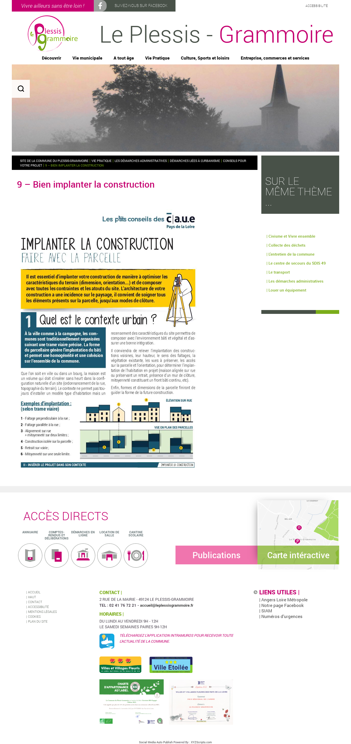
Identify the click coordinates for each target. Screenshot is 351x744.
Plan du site (38, 621)
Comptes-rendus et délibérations (57, 535)
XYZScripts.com (201, 742)
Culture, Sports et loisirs (205, 58)
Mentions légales (42, 612)
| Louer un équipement (286, 290)
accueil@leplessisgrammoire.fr (166, 605)
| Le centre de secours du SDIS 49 (296, 263)
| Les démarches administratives (295, 281)
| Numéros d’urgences (280, 616)
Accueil (34, 592)
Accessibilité (38, 607)
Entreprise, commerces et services (275, 58)
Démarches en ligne (83, 533)
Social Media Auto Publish (156, 742)
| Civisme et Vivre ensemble (290, 236)
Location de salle (109, 533)
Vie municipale (87, 58)
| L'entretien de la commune (290, 254)
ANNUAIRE (30, 532)
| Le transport (278, 272)
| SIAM (265, 610)
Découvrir (51, 58)
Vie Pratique (157, 58)
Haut (32, 597)
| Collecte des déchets (286, 245)
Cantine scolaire (135, 533)
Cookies (34, 616)
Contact (35, 602)
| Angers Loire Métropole (283, 599)
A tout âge (124, 58)
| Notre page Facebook (281, 605)
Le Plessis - (216, 33)
